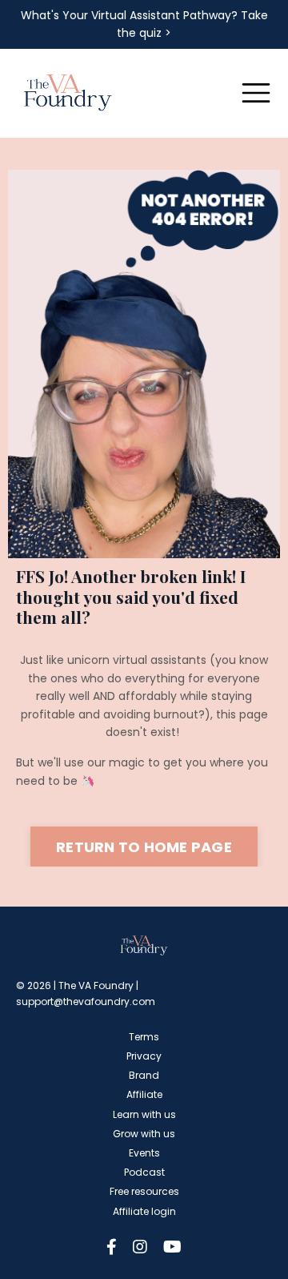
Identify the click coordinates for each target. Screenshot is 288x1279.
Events (144, 1153)
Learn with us (144, 1114)
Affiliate (144, 1094)
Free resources (144, 1191)
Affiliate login (144, 1211)
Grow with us (144, 1133)
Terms (144, 1037)
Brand (144, 1075)
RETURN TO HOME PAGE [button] (144, 847)
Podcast (144, 1172)
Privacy (144, 1056)
